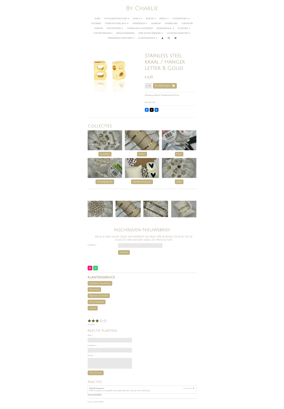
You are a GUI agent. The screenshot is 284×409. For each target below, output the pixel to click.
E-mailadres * (92, 245)
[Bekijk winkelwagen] (175, 38)
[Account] (162, 38)
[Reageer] (193, 388)
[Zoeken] (169, 38)
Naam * (90, 335)
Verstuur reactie (95, 373)
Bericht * (91, 356)
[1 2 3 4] (148, 86)
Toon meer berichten (95, 395)
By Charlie (142, 8)
